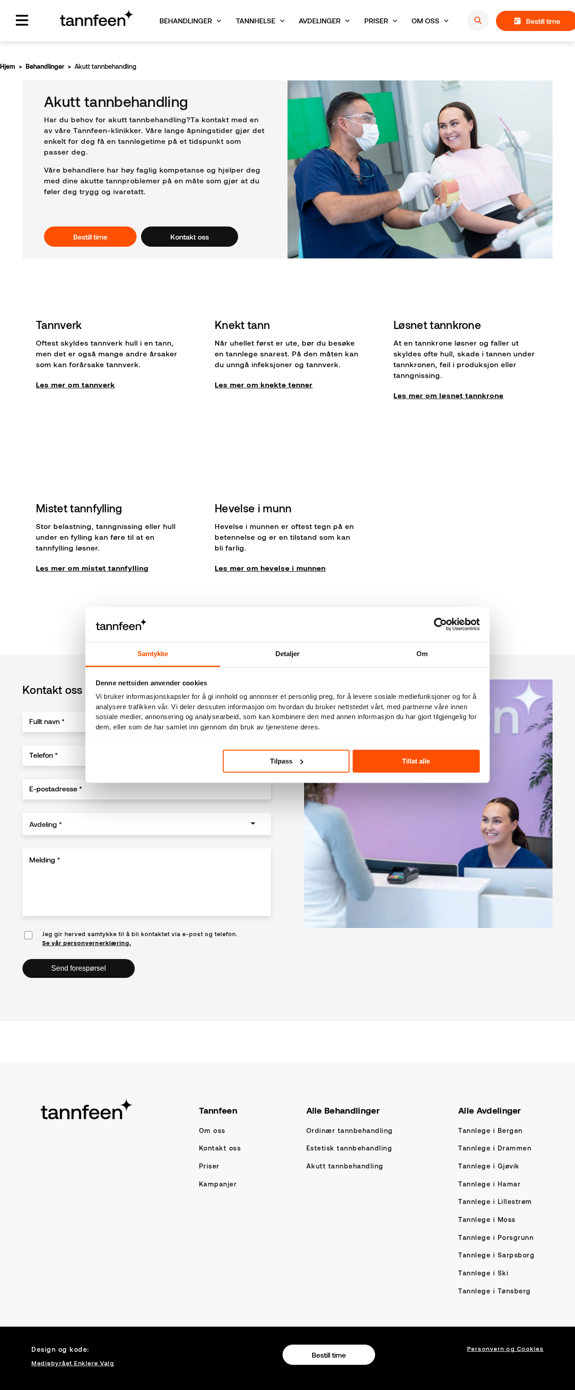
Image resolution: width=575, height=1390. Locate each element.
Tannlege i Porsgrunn (496, 1237)
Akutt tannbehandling (345, 1166)
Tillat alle (416, 761)
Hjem (7, 66)
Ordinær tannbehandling (349, 1130)
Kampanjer (218, 1184)
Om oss (212, 1130)
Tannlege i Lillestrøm (495, 1201)
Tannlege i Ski (483, 1273)
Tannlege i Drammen (494, 1148)
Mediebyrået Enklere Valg (72, 1363)
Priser (209, 1166)
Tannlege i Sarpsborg (496, 1255)
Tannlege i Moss (487, 1219)
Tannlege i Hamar (489, 1184)
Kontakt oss (220, 1148)
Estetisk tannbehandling (349, 1148)
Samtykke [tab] (152, 653)
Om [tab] (422, 653)
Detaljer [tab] (287, 653)
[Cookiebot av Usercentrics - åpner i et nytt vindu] (440, 624)
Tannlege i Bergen (490, 1130)
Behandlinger (45, 66)
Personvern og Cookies (505, 1348)
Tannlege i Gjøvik (489, 1166)
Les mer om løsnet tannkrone (449, 395)
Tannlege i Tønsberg (494, 1291)
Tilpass (281, 761)
